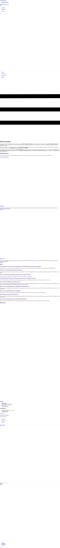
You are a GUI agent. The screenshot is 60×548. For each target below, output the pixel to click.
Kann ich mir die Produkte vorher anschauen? (9, 294)
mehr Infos (1, 209)
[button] (30, 5)
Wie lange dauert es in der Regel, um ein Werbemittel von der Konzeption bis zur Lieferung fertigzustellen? (20, 266)
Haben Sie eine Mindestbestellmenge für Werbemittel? (10, 290)
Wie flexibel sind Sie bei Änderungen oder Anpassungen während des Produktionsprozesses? (17, 278)
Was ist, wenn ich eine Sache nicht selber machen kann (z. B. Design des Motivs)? (15, 274)
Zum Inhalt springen (3, 0)
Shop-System (2, 258)
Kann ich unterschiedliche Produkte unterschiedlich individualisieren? (13, 298)
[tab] (30, 266)
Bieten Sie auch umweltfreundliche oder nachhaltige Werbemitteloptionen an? (15, 286)
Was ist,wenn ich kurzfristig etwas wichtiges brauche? (10, 281)
